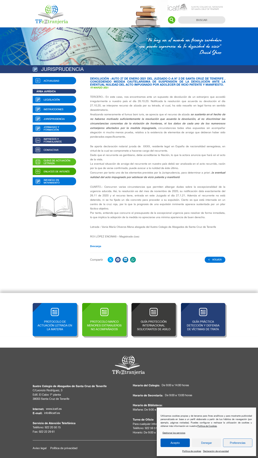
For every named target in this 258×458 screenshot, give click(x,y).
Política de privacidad (63, 448)
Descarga (95, 246)
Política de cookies (191, 451)
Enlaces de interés (57, 171)
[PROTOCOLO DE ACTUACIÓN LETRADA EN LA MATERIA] (55, 305)
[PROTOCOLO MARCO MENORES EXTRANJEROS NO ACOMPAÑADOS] (104, 305)
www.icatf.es (54, 408)
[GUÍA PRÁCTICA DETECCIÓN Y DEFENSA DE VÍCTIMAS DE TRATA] (203, 305)
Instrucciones (53, 109)
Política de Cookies (207, 426)
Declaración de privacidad (216, 451)
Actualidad (51, 80)
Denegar (206, 442)
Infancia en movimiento (52, 181)
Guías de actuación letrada (57, 162)
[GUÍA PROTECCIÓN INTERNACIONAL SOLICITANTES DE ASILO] (153, 305)
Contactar (51, 149)
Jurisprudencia (54, 118)
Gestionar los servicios (173, 433)
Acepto (175, 442)
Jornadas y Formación (51, 128)
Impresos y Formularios (53, 140)
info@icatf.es (52, 413)
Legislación (52, 99)
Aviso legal (39, 448)
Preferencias (238, 442)
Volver (217, 259)
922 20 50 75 (53, 427)
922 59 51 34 (153, 428)
